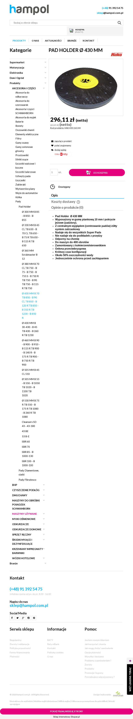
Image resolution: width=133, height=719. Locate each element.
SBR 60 (26, 441)
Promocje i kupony (94, 672)
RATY (50, 640)
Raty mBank (53, 644)
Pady (18, 201)
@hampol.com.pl (110, 12)
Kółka (18, 197)
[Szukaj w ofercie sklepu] (119, 23)
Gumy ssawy (22, 142)
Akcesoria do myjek (25, 117)
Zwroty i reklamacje (19, 644)
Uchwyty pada (22, 176)
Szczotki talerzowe (25, 171)
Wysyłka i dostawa (94, 656)
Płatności (14, 656)
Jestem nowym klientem (97, 640)
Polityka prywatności (20, 648)
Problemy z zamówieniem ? (98, 660)
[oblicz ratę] (61, 155)
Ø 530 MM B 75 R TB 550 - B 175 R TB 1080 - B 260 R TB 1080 (30, 408)
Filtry (18, 138)
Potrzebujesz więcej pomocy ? (100, 677)
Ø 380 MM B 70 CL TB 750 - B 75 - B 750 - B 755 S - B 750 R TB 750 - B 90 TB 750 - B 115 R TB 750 (30, 276)
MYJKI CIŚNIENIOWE (24, 518)
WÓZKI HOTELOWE (23, 558)
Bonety (19, 125)
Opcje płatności (93, 652)
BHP (14, 484)
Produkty (15, 83)
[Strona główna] (29, 10)
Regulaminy (15, 640)
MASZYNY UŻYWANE (24, 513)
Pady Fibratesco (27, 479)
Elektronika (16, 72)
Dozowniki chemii (24, 130)
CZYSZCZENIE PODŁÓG (25, 490)
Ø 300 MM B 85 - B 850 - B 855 (30, 215)
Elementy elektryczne (26, 134)
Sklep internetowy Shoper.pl (66, 716)
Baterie (19, 121)
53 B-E (25, 436)
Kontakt (51, 648)
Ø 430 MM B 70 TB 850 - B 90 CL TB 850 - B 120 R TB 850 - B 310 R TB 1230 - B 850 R (30, 305)
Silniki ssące (21, 159)
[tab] (87, 195)
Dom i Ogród (17, 77)
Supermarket (17, 62)
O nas (50, 656)
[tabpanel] (86, 237)
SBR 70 (26, 446)
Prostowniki (22, 155)
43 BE (25, 431)
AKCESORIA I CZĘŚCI (24, 88)
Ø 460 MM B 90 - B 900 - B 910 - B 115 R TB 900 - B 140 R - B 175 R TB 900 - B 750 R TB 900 (31, 352)
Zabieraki (20, 184)
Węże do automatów (26, 192)
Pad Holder (25, 206)
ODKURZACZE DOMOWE (26, 529)
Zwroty (88, 664)
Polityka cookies (55, 652)
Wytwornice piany (25, 188)
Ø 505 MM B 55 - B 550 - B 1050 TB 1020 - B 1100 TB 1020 (31, 387)
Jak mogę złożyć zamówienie (99, 648)
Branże (14, 563)
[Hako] (116, 54)
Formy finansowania (20, 652)
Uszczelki (20, 180)
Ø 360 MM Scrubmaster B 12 (29, 254)
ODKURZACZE (20, 524)
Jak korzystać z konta (95, 644)
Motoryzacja (17, 67)
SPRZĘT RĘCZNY (21, 534)
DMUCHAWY (19, 495)
